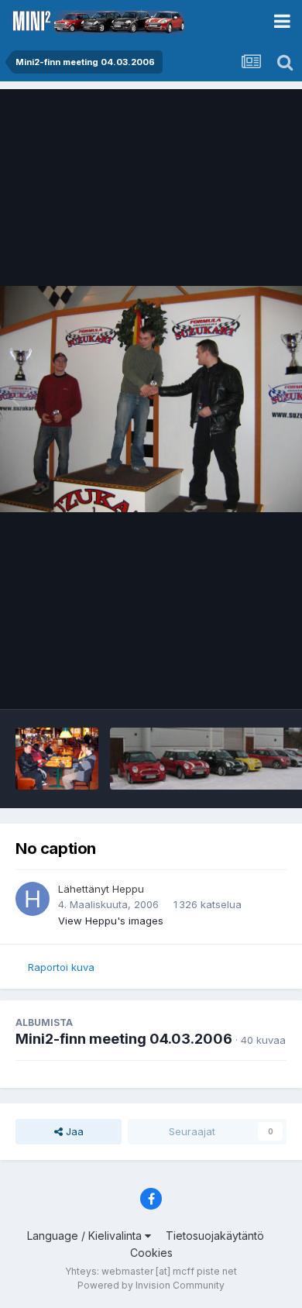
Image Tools (238, 681)
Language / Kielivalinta (86, 1235)
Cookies (151, 1252)
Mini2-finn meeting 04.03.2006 (123, 1039)
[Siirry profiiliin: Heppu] (32, 899)
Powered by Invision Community (151, 1285)
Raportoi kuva (61, 967)
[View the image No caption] (56, 759)
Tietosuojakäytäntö (215, 1235)
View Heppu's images (110, 920)
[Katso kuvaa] (151, 399)
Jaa (73, 1131)
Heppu (128, 889)
